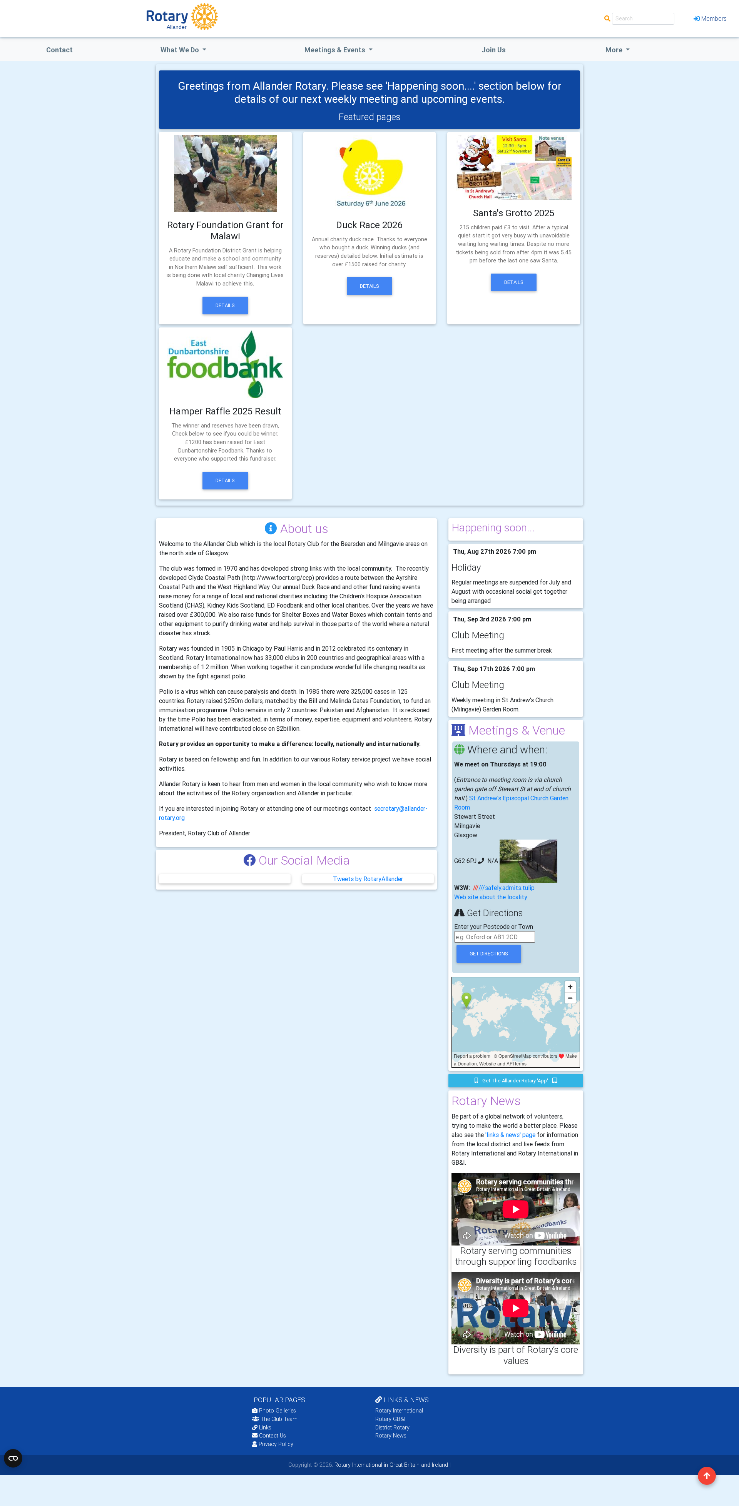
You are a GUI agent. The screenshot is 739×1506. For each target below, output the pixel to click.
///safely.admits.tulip (506, 888)
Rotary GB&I (390, 1419)
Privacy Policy (276, 1444)
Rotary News (390, 1435)
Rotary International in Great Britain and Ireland (390, 1464)
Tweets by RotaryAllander (368, 879)
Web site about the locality (490, 897)
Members (714, 18)
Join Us (494, 49)
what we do (181, 49)
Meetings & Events (335, 49)
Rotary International (399, 1410)
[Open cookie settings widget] (13, 1458)
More (614, 49)
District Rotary (392, 1427)
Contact (59, 49)
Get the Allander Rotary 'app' (515, 1080)
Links (265, 1427)
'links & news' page (510, 1135)
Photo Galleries (276, 1410)
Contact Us (271, 1435)
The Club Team (279, 1419)
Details (225, 305)
